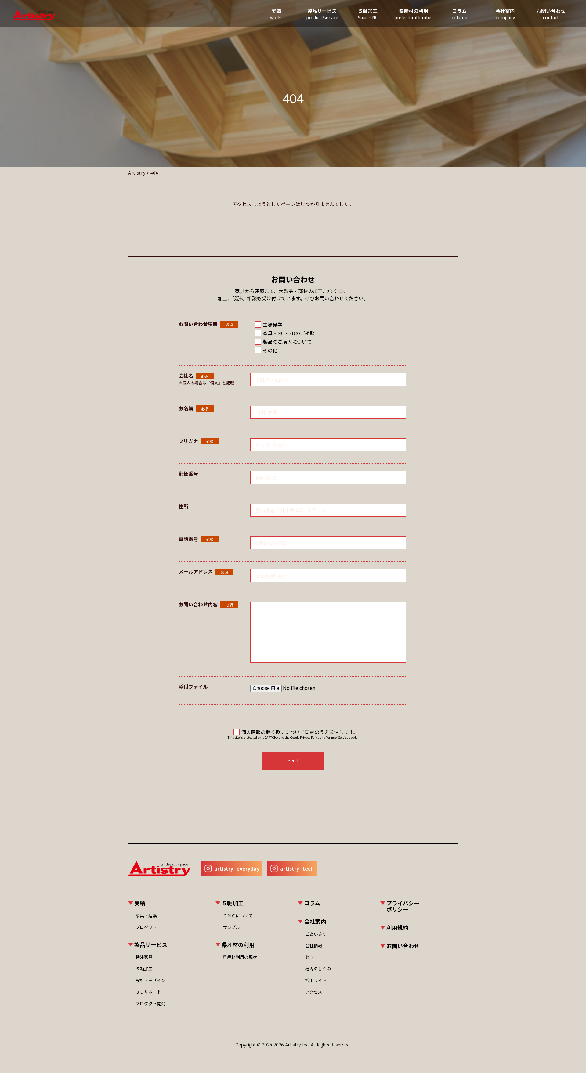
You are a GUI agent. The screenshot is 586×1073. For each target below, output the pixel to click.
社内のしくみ (318, 969)
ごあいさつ (316, 934)
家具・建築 (146, 915)
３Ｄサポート (148, 992)
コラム (459, 13)
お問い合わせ (551, 13)
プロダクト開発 (150, 1003)
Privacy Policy (309, 737)
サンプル (231, 927)
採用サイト (316, 980)
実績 (276, 13)
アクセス (313, 992)
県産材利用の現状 (240, 957)
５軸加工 (144, 969)
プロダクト (146, 927)
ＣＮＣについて (238, 915)
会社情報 (313, 945)
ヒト (309, 957)
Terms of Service (337, 737)
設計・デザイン (150, 980)
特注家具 (144, 957)
